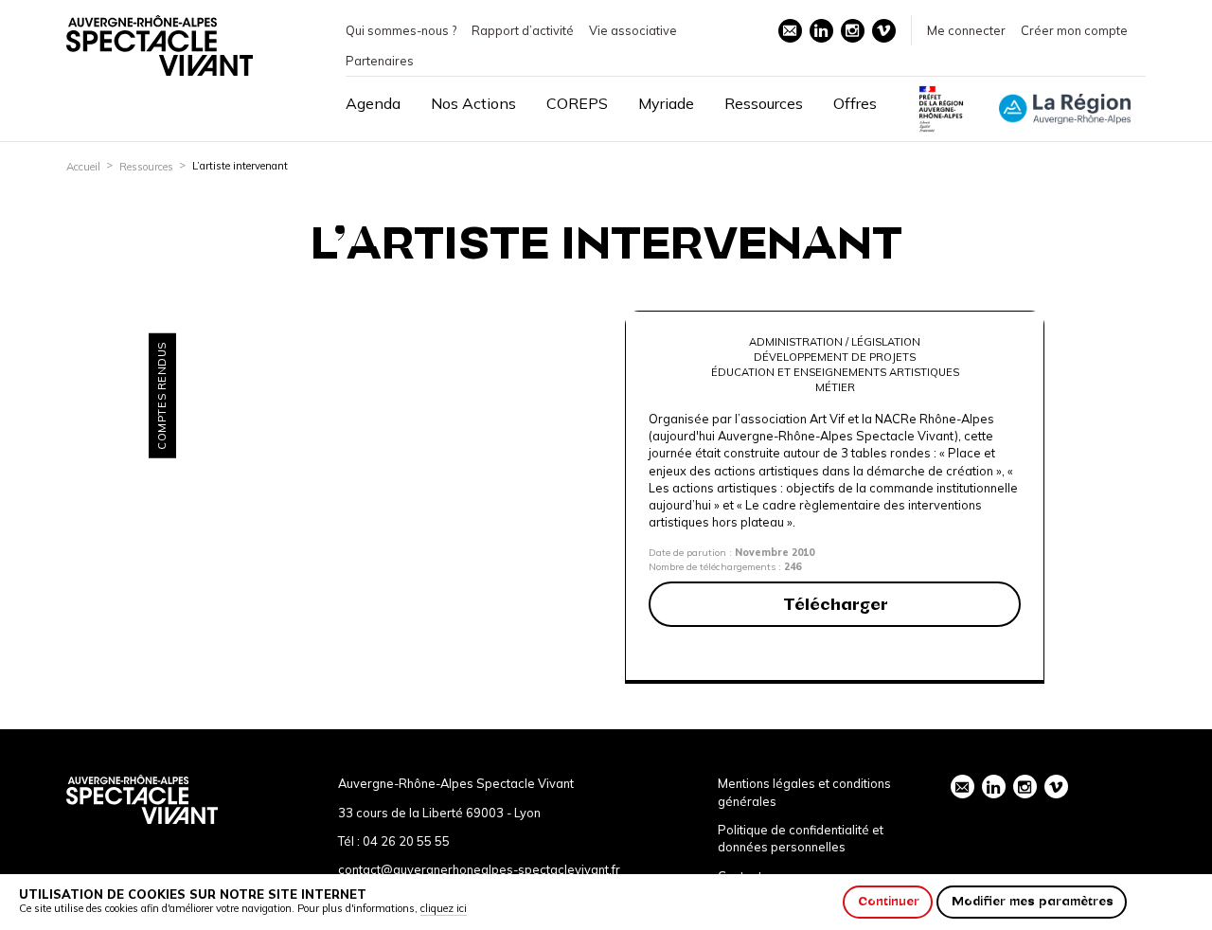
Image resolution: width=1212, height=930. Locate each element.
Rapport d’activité (523, 30)
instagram (852, 31)
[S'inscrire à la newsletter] (790, 31)
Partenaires (380, 60)
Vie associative (633, 30)
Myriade (666, 103)
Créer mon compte (1074, 30)
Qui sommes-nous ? (401, 30)
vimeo (884, 31)
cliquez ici (443, 908)
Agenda (373, 103)
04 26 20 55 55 (406, 841)
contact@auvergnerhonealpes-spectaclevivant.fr (479, 869)
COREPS (577, 103)
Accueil (83, 166)
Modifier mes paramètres (1033, 901)
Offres (855, 103)
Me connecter (966, 30)
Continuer (888, 901)
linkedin (821, 31)
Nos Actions (473, 103)
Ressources (763, 103)
